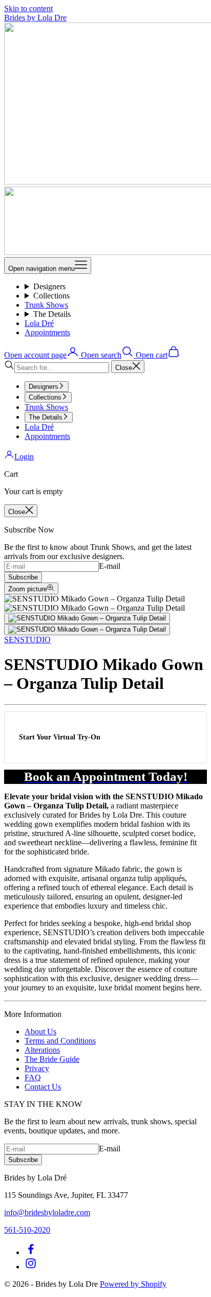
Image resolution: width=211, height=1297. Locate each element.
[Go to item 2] (87, 629)
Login (24, 456)
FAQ (33, 1077)
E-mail (109, 566)
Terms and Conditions (60, 1040)
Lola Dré (39, 323)
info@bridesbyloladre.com (47, 1212)
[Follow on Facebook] (31, 1252)
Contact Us (43, 1086)
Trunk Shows (46, 304)
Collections (51, 295)
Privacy (37, 1068)
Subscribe (23, 577)
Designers (49, 286)
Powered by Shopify (133, 1284)
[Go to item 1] (87, 618)
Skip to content (28, 8)
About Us (40, 1031)
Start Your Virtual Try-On (59, 737)
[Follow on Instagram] (31, 1266)
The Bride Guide (52, 1059)
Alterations (42, 1050)
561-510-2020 (27, 1229)
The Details (52, 314)
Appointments (47, 332)
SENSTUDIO (27, 639)
